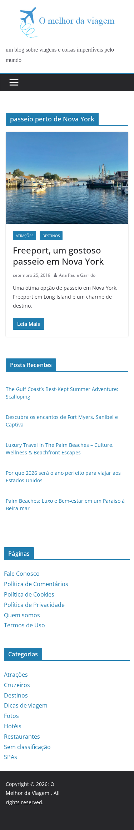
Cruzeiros (17, 685)
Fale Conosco (22, 574)
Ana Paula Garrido (77, 275)
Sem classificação (27, 747)
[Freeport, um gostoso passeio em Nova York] (67, 178)
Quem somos (22, 615)
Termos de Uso (24, 625)
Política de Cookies (29, 594)
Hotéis (12, 726)
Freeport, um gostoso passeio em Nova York (58, 255)
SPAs (10, 757)
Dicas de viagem (26, 705)
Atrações (24, 235)
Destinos (51, 235)
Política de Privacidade (34, 605)
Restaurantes (22, 736)
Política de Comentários (36, 584)
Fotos (11, 716)
